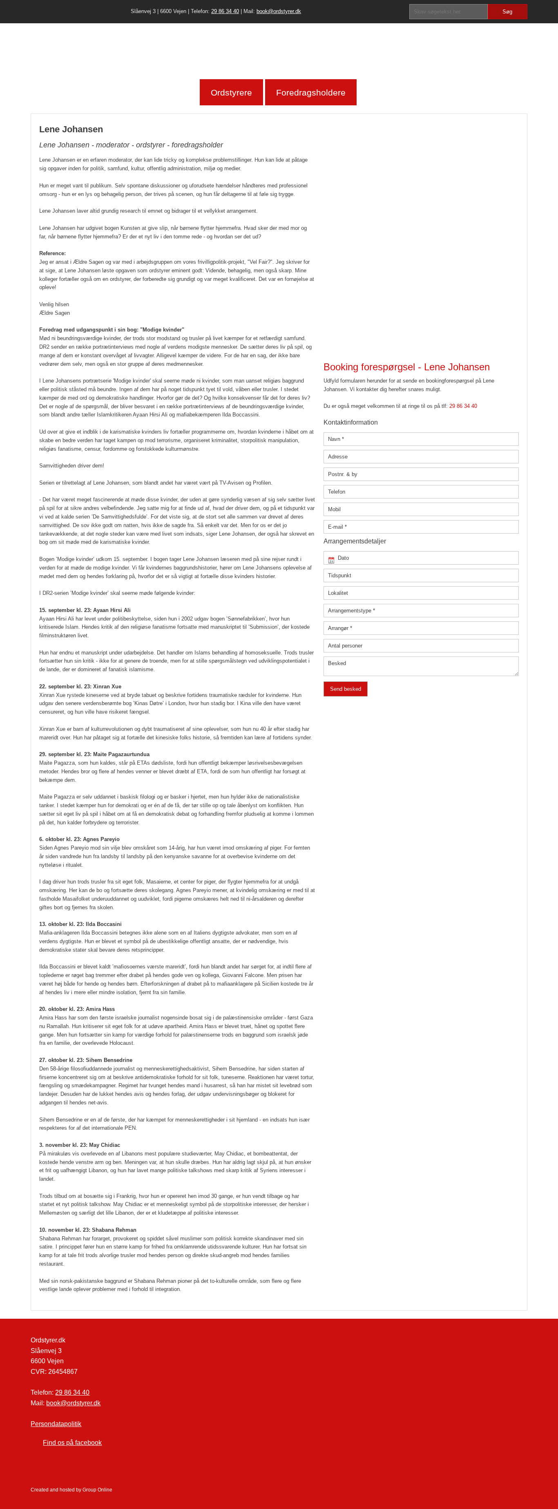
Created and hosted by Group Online (71, 1490)
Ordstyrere (231, 92)
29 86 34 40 (225, 11)
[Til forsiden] (279, 51)
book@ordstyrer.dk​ (279, 11)
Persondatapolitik (56, 1423)
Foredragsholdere (311, 92)
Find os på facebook (72, 1442)
